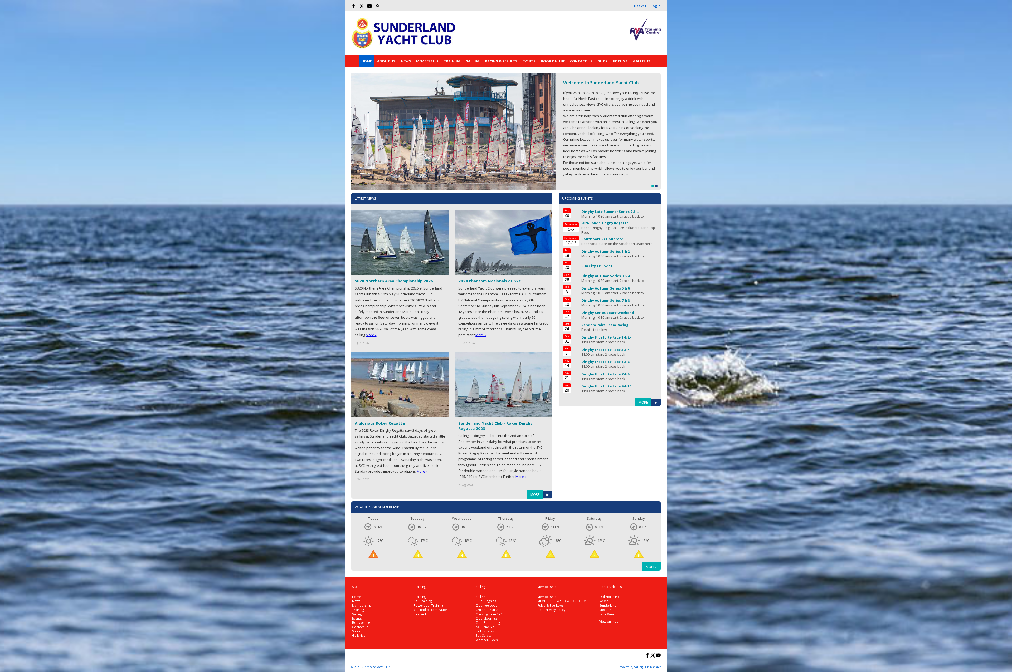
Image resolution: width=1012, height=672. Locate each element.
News (406, 61)
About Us (386, 61)
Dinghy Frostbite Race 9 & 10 (606, 386)
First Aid (420, 614)
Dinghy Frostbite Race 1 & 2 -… (608, 337)
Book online (553, 61)
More (535, 494)
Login (656, 5)
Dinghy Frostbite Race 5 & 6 (605, 361)
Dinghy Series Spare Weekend (607, 312)
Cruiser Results (487, 609)
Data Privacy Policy (551, 609)
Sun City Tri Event (596, 265)
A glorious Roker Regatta (380, 423)
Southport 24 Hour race (602, 239)
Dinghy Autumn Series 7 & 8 (605, 300)
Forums (620, 61)
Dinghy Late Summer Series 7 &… (610, 211)
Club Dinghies (486, 601)
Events (529, 61)
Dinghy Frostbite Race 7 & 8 (605, 374)
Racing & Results (501, 61)
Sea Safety (483, 635)
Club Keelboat (486, 605)
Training (452, 61)
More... (652, 566)
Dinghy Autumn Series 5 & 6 (605, 288)
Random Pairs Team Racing (605, 324)
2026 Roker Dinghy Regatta (605, 222)
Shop (603, 61)
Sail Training (423, 601)
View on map (609, 621)
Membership (427, 61)
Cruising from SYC (489, 614)
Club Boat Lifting (488, 622)
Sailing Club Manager (647, 667)
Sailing (473, 61)
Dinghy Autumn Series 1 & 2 (605, 251)
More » (371, 334)
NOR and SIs (485, 627)
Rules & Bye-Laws (550, 605)
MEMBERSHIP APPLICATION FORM (561, 601)
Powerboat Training (428, 605)
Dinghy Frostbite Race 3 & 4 (605, 349)
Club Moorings (487, 618)
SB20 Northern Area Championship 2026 (394, 280)
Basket (640, 5)
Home (366, 61)
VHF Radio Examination (431, 609)
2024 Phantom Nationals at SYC (489, 280)
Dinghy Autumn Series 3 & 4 (605, 275)
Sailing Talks (485, 631)
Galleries (642, 61)
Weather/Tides (487, 640)
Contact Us (581, 61)
